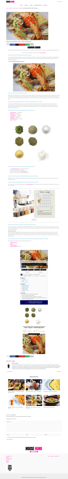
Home (7, 8)
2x (23, 274)
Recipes (10, 8)
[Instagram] (59, 1)
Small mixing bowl (13, 242)
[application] (22, 5)
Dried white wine (13, 112)
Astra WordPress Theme (42, 477)
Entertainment (9, 456)
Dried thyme (12, 113)
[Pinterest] (61, 1)
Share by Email (37, 269)
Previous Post (9, 371)
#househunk (39, 302)
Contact (52, 456)
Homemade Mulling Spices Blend (18, 61)
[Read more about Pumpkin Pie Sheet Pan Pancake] (51, 384)
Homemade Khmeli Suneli (48, 407)
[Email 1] (35, 452)
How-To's (8, 459)
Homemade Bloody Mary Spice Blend (33, 391)
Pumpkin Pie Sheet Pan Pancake (50, 391)
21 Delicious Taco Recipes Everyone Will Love (33, 407)
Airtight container (13, 246)
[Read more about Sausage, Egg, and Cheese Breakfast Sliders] (16, 400)
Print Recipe (38, 47)
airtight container (24, 171)
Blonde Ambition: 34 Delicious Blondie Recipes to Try (16, 392)
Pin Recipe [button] (31, 269)
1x (21, 274)
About (49, 456)
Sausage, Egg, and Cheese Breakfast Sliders (15, 407)
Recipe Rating (8, 418)
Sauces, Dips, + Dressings (17, 8)
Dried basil (12, 117)
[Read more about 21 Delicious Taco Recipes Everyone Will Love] (34, 400)
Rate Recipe (44, 269)
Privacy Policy (56, 456)
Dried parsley (12, 116)
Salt (11, 120)
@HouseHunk (33, 302)
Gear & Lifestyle (9, 458)
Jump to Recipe (31, 47)
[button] (22, 266)
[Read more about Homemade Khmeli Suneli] (51, 400)
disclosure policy (43, 52)
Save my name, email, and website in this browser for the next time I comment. (21, 437)
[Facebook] (57, 1)
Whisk (11, 243)
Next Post (59, 371)
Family (7, 457)
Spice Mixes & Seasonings (29, 43)
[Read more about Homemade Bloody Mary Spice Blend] (34, 384)
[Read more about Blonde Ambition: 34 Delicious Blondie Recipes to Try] (16, 384)
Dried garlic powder (13, 118)
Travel (7, 462)
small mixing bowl (15, 168)
